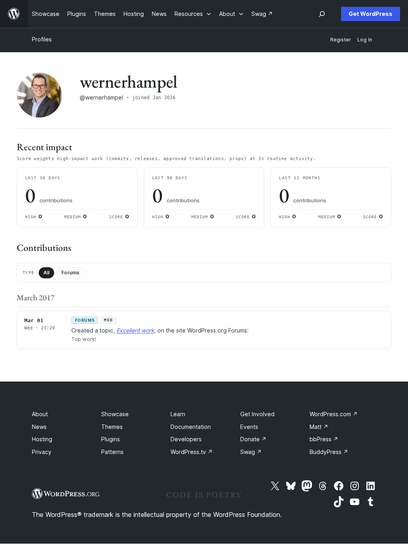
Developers (186, 439)
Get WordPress (370, 13)
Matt (319, 426)
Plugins (110, 439)
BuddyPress (329, 451)
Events (249, 426)
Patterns (112, 451)
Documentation (191, 426)
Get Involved (257, 414)
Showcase (115, 414)
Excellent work (135, 330)
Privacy (41, 451)
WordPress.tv (192, 451)
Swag (251, 451)
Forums (70, 273)
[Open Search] (322, 14)
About (40, 414)
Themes (112, 426)
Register (340, 40)
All (46, 273)
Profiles (42, 39)
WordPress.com (334, 414)
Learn (178, 414)
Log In (364, 40)
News (39, 426)
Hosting (42, 439)
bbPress (324, 439)
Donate (253, 439)
